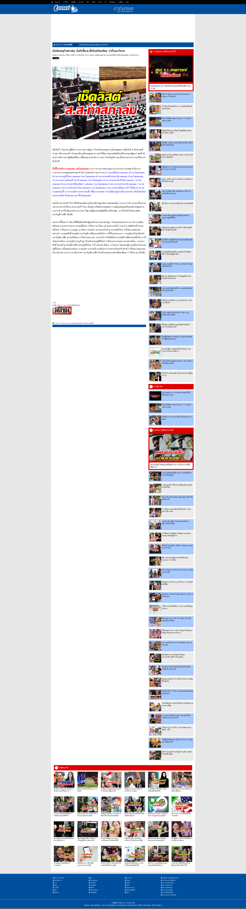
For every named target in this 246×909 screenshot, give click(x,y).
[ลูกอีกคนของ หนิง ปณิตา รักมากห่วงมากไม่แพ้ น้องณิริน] (87, 804)
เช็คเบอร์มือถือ (131, 890)
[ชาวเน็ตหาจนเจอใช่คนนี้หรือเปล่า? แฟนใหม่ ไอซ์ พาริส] (155, 512)
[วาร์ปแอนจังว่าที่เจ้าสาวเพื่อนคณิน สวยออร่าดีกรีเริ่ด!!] (155, 488)
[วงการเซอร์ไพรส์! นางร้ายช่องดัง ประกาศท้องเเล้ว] (155, 646)
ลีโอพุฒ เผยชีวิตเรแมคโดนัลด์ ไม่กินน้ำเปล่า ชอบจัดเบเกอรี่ (176, 325)
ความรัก (129, 878)
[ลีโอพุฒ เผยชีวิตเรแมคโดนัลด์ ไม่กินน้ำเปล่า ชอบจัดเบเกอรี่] (155, 328)
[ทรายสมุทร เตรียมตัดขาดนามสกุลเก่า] (64, 854)
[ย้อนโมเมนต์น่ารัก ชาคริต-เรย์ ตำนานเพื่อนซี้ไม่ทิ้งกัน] (155, 682)
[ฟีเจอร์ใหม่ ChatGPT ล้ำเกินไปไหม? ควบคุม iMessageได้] (158, 804)
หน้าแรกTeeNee (59, 55)
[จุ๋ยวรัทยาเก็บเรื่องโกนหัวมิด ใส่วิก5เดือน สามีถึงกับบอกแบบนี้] (155, 670)
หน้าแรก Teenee (59, 878)
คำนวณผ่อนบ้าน (167, 885)
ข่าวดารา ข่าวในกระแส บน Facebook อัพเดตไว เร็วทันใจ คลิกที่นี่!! (74, 323)
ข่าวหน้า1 (65, 2)
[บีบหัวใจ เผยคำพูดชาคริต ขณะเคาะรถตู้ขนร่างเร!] (155, 376)
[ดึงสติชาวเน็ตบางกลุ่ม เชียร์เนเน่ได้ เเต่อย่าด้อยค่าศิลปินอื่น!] (155, 146)
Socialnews (112, 2)
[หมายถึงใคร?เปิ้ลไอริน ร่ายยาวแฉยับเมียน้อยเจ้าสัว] (158, 780)
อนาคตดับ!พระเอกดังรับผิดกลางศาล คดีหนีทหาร (64, 839)
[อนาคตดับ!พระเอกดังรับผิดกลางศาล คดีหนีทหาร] (64, 829)
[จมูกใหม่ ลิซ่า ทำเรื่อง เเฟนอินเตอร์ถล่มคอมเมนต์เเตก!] (155, 694)
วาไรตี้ (56, 887)
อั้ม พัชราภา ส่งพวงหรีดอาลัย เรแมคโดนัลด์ (177, 203)
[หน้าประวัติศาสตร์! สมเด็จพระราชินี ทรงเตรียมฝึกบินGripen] (155, 194)
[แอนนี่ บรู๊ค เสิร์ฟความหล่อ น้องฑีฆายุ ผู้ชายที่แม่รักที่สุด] (155, 524)
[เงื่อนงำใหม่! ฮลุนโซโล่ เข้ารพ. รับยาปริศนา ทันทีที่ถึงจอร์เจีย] (155, 364)
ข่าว (55, 882)
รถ (105, 2)
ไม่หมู (93, 2)
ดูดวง (128, 892)
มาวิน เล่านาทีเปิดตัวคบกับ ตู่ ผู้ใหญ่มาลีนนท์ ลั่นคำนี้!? (181, 864)
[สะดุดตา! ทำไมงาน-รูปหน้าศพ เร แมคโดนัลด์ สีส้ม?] (155, 585)
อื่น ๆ (127, 2)
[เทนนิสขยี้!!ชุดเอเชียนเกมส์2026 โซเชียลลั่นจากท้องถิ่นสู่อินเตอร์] (155, 255)
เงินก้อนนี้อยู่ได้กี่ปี (168, 892)
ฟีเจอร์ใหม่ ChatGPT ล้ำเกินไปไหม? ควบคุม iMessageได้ (157, 814)
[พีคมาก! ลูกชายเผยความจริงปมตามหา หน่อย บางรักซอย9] (155, 97)
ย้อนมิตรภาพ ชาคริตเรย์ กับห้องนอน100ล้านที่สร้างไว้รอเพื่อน (173, 656)
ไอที (128, 885)
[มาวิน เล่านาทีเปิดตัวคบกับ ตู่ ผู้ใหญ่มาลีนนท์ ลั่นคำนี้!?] (182, 854)
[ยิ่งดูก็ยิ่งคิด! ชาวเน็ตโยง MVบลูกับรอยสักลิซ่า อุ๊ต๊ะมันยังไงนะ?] (155, 340)
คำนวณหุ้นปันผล (167, 887)
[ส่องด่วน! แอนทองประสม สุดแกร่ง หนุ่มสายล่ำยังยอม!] (155, 597)
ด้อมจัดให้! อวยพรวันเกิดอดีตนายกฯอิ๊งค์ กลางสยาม (182, 839)
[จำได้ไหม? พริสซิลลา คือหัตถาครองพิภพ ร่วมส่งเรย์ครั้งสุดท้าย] (155, 536)
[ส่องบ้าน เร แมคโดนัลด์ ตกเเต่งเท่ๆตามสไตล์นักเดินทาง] (158, 854)
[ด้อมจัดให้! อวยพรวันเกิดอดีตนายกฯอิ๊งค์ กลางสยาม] (182, 829)
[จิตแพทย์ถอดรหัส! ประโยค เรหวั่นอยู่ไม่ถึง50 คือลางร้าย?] (87, 829)
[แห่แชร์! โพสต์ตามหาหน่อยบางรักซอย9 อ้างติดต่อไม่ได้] (111, 829)
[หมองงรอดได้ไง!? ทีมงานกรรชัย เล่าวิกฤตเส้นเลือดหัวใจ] (155, 267)
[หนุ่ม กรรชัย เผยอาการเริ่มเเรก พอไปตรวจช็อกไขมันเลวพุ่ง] (155, 182)
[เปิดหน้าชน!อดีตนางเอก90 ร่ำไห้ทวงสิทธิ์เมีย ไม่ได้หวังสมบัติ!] (155, 231)
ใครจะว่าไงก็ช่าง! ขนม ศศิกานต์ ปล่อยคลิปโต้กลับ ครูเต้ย (111, 864)
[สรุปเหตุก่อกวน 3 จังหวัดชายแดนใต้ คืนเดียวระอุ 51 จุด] (171, 68)
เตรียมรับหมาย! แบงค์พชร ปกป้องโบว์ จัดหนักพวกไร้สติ (133, 839)
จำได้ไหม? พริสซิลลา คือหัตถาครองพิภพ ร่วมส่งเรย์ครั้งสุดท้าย (176, 534)
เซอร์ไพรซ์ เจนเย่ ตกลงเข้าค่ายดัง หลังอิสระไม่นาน (134, 814)
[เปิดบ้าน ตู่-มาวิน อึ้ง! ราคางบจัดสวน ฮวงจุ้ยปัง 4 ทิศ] (155, 730)
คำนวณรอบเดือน (168, 890)
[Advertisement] (123, 27)
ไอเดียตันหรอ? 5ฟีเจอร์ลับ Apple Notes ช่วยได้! (85, 864)
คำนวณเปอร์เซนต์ (168, 882)
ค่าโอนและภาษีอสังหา (169, 880)
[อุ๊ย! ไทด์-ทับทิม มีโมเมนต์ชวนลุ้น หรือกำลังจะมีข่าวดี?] (155, 500)
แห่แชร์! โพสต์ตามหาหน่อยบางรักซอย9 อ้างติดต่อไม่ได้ (109, 839)
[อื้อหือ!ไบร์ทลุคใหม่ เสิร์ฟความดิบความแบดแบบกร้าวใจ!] (155, 549)
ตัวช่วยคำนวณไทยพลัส (169, 895)
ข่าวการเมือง (89, 55)
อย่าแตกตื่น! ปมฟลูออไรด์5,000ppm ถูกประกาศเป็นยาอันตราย (176, 350)
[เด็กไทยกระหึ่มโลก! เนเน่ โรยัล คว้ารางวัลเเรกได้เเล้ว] (155, 303)
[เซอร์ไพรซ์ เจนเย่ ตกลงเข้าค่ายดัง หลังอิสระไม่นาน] (134, 804)
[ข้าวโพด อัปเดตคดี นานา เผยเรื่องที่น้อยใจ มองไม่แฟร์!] (155, 109)
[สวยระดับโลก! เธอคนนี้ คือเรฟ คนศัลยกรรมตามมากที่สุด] (155, 706)
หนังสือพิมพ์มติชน (75, 305)
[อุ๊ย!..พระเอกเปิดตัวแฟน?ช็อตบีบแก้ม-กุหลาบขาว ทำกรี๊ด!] (155, 561)
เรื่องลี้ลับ (93, 885)
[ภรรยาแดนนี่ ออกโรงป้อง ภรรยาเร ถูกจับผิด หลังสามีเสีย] (155, 315)
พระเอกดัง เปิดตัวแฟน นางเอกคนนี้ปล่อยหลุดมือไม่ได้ (134, 864)
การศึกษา (120, 2)
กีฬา (88, 2)
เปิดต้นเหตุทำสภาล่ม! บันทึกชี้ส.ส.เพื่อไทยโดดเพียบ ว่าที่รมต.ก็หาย (117, 55)
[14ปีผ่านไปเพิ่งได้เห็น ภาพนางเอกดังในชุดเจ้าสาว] (155, 609)
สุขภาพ (56, 892)
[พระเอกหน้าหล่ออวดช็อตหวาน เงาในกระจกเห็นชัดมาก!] (171, 447)
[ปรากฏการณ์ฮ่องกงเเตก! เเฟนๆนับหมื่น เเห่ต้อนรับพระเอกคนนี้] (155, 718)
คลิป (55, 885)
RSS (153, 905)
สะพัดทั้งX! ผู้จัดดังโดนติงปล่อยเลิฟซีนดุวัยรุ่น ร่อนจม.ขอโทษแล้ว (177, 241)
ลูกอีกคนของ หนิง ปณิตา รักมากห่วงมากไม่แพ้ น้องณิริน (87, 814)
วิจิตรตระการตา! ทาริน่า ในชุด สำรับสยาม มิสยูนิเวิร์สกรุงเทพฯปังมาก (177, 631)
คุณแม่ (128, 882)
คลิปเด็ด (73, 2)
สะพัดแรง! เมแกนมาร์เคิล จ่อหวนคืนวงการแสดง (133, 790)
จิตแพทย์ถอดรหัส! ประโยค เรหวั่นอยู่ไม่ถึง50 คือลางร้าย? (86, 839)
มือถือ (92, 887)
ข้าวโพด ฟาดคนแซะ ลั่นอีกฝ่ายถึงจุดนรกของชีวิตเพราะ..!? (63, 790)
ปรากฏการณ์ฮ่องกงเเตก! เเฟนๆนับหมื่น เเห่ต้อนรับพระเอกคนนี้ (176, 716)
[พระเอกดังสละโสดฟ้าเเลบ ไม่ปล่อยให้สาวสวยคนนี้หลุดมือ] (155, 476)
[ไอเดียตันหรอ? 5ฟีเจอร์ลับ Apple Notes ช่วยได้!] (87, 854)
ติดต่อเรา (158, 905)
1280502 (76, 45)
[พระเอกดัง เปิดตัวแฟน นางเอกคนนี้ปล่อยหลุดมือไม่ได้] (134, 854)
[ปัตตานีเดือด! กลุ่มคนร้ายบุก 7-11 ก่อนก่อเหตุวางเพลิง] (155, 121)
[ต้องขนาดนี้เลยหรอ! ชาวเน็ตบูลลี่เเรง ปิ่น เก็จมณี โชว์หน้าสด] (155, 279)
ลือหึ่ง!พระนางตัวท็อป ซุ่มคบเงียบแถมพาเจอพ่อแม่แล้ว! (157, 839)
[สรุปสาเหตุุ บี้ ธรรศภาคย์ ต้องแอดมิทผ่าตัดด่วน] (182, 780)
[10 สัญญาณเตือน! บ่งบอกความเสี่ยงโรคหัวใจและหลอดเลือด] (111, 804)
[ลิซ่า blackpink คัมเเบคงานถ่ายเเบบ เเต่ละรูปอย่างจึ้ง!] (155, 573)
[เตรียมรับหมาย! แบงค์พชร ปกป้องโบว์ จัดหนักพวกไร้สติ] (134, 829)
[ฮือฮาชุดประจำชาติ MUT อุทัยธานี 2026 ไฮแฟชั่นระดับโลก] (155, 621)
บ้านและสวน (130, 887)
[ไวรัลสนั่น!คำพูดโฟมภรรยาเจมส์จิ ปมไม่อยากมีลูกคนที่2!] (111, 780)
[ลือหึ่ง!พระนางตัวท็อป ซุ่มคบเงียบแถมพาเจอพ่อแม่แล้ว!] (158, 829)
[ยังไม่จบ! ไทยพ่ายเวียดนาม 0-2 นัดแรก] (87, 780)
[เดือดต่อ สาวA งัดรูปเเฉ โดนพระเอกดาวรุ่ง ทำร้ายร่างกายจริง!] (155, 170)
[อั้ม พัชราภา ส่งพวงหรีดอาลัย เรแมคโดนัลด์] (155, 206)
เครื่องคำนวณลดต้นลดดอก (170, 878)
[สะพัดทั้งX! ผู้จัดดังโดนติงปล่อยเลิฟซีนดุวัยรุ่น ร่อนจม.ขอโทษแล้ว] (155, 243)
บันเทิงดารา (58, 880)
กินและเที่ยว (94, 890)
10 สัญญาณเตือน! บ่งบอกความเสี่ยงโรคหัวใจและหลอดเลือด (111, 814)
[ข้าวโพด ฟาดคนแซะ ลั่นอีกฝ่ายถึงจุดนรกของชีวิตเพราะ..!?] (64, 780)
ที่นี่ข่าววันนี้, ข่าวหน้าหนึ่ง (75, 55)
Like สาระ (81, 2)
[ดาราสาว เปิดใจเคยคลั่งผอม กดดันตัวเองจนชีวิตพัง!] (64, 804)
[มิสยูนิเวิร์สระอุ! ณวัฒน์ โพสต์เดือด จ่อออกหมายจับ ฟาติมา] (155, 134)
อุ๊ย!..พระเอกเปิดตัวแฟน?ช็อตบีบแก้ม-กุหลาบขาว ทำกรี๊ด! (175, 559)
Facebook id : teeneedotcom (127, 905)
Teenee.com (131, 903)
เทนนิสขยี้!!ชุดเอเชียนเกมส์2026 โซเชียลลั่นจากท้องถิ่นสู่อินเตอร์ (176, 253)
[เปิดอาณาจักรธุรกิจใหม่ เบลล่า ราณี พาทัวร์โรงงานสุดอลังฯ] (155, 158)
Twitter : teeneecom (144, 905)
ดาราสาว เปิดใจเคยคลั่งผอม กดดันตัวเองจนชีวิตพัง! (62, 814)
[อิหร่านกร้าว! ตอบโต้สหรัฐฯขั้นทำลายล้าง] (182, 804)
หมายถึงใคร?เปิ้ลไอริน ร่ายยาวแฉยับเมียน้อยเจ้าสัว (157, 790)
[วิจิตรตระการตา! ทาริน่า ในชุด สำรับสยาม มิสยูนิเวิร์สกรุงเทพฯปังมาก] (155, 633)
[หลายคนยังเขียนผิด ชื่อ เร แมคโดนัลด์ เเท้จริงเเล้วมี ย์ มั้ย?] (155, 291)
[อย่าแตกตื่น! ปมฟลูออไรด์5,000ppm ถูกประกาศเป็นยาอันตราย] (155, 352)
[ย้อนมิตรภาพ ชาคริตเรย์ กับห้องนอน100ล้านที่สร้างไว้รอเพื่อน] (155, 658)
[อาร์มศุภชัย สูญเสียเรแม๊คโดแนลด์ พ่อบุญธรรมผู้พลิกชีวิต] (155, 218)
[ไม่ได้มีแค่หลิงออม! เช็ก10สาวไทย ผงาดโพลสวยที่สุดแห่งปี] (155, 743)
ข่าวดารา (57, 2)
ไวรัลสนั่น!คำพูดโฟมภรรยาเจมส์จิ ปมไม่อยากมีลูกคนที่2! (111, 790)
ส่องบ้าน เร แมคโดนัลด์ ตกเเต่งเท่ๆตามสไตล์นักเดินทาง (157, 864)
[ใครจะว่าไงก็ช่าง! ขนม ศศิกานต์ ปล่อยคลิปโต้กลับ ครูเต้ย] (111, 854)
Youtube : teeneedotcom (92, 905)
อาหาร (100, 2)
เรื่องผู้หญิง (94, 892)
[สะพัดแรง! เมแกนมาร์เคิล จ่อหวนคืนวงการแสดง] (155, 420)
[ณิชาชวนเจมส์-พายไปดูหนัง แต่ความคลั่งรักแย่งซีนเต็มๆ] (155, 755)
